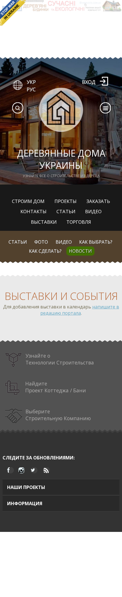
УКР (31, 81)
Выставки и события (61, 296)
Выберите (58, 415)
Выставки (44, 222)
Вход (88, 81)
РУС (31, 89)
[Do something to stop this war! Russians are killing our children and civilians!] (13, 13)
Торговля (78, 222)
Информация (24, 503)
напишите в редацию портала (79, 310)
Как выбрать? (95, 242)
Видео (93, 211)
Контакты (33, 211)
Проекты (65, 201)
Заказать (98, 201)
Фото (41, 242)
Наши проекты (26, 487)
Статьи (65, 211)
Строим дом (28, 201)
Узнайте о (60, 359)
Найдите (55, 387)
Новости (80, 251)
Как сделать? (45, 251)
